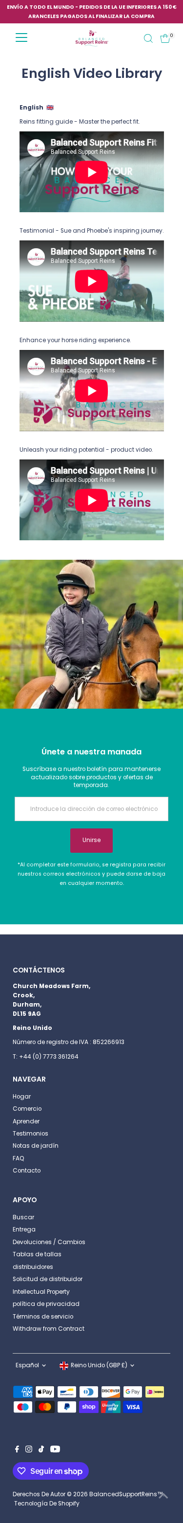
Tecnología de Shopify (47, 1503)
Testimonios (30, 1134)
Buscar (23, 1217)
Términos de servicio (43, 1317)
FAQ (18, 1158)
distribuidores (33, 1267)
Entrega (24, 1229)
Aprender (26, 1121)
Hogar (22, 1097)
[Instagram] (29, 1450)
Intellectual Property (41, 1292)
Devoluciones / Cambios (49, 1242)
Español (27, 1365)
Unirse (91, 840)
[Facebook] (17, 1450)
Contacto (27, 1170)
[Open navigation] (21, 38)
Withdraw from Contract (48, 1329)
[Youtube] (55, 1450)
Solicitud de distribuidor (47, 1279)
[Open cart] (165, 38)
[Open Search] (148, 38)
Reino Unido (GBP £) (99, 1365)
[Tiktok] (41, 1450)
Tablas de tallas (37, 1254)
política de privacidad (46, 1304)
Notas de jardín (36, 1146)
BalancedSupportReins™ (126, 1494)
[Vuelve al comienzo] (163, 1496)
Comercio (27, 1109)
